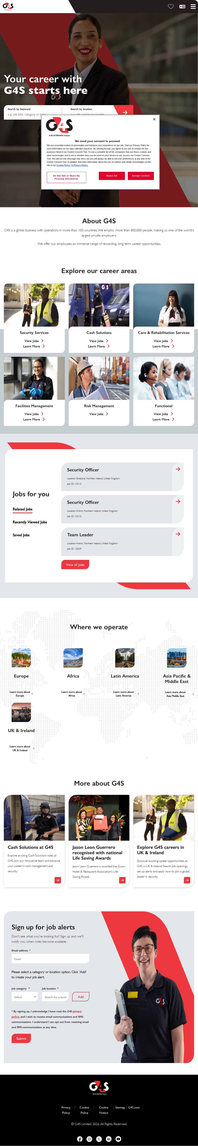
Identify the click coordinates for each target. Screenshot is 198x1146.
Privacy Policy (67, 1110)
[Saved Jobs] (171, 6)
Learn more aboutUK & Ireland (20, 748)
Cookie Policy (86, 1110)
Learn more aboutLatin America (123, 693)
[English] (182, 6)
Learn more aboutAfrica (71, 693)
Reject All (111, 176)
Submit (21, 1038)
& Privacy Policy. (79, 165)
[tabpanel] (122, 516)
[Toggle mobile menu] (193, 6)
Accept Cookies (141, 176)
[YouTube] (118, 1139)
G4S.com (134, 1107)
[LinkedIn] (109, 1139)
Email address (21, 950)
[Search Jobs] (123, 112)
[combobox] (98, 112)
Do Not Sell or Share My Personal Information (66, 177)
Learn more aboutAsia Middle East (175, 693)
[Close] (154, 119)
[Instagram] (89, 1139)
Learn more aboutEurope (20, 693)
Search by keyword (19, 109)
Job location (50, 988)
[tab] (31, 509)
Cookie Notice (103, 1110)
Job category (21, 988)
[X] (99, 1139)
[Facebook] (80, 1139)
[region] (100, 152)
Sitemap (120, 1107)
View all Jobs (75, 565)
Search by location (81, 109)
